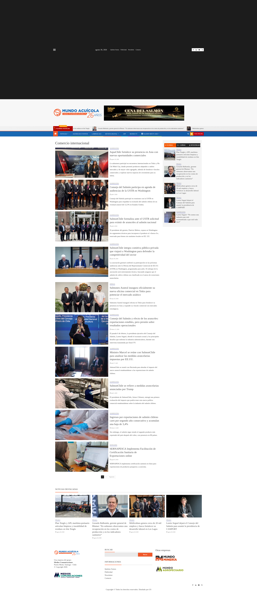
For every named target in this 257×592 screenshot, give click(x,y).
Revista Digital (111, 134)
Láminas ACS (96, 134)
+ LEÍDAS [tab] (182, 145)
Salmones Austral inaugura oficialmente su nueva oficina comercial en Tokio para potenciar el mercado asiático (132, 291)
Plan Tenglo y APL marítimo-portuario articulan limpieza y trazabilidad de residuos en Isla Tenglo (72, 526)
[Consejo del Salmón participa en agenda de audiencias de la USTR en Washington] (81, 195)
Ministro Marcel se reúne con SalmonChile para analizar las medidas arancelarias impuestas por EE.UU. (132, 356)
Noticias (63, 134)
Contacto (138, 50)
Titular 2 (178, 183)
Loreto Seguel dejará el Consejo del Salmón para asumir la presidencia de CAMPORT (183, 526)
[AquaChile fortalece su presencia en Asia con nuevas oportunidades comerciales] (81, 163)
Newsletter (131, 50)
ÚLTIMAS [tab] (169, 145)
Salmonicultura (114, 148)
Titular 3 (178, 149)
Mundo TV (133, 134)
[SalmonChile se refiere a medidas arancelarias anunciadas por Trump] (81, 393)
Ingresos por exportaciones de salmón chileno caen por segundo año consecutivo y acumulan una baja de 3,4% (134, 420)
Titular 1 (178, 163)
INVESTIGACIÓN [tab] (195, 145)
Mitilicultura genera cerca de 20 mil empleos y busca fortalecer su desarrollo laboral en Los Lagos (185, 128)
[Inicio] (55, 134)
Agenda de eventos (80, 134)
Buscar (109, 550)
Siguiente (111, 477)
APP (124, 134)
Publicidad (124, 50)
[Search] (188, 134)
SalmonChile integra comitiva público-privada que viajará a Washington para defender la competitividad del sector (134, 251)
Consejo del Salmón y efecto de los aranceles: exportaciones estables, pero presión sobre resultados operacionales (134, 322)
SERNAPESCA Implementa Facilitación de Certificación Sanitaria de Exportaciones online (133, 452)
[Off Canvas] (54, 50)
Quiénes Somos (114, 50)
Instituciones (113, 444)
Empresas (112, 284)
